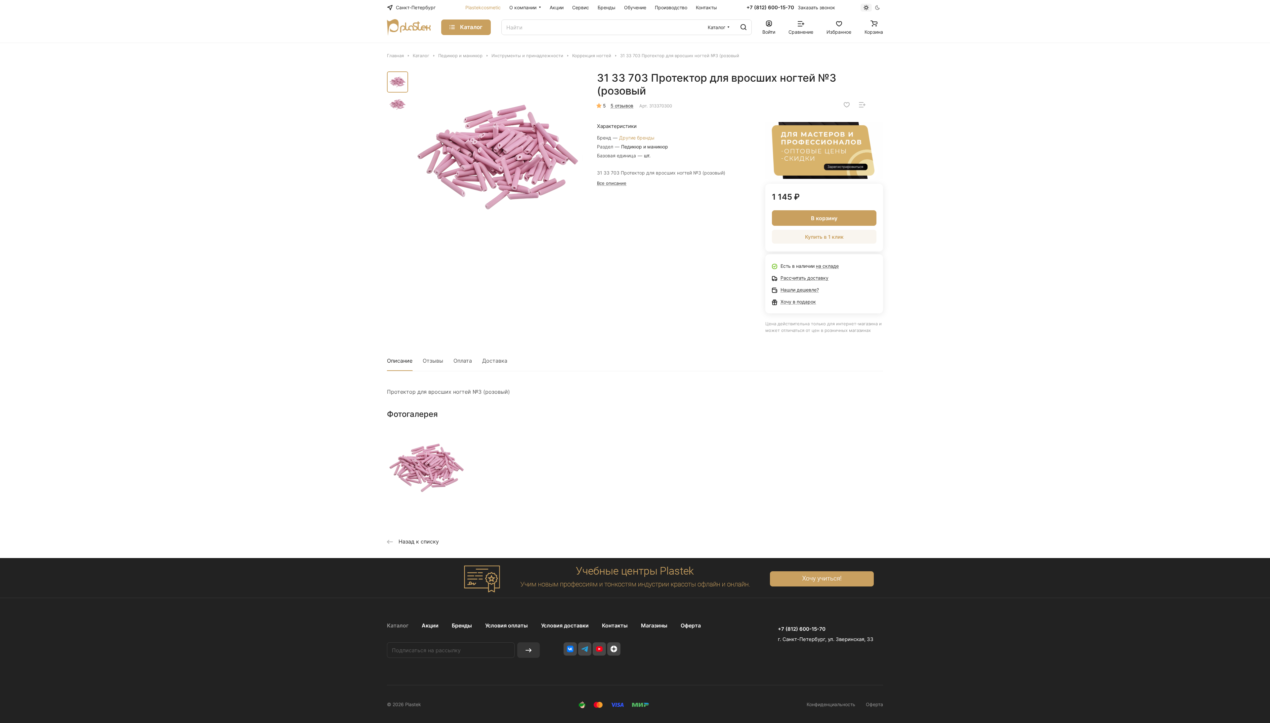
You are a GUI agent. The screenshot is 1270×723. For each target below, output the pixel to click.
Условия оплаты (506, 625)
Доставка (494, 360)
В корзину (824, 218)
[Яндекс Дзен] (613, 649)
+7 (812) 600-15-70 (770, 8)
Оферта (691, 625)
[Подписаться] (528, 650)
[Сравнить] (862, 105)
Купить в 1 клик (824, 237)
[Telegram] (584, 649)
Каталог (397, 625)
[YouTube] (599, 649)
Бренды (462, 625)
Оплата (462, 360)
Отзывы (433, 360)
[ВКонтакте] (570, 649)
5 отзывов (622, 105)
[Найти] (743, 27)
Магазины (654, 625)
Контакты (615, 625)
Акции (430, 625)
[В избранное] (847, 105)
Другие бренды (637, 138)
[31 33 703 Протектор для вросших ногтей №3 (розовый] (497, 157)
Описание (399, 360)
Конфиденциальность (831, 704)
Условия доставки (565, 625)
